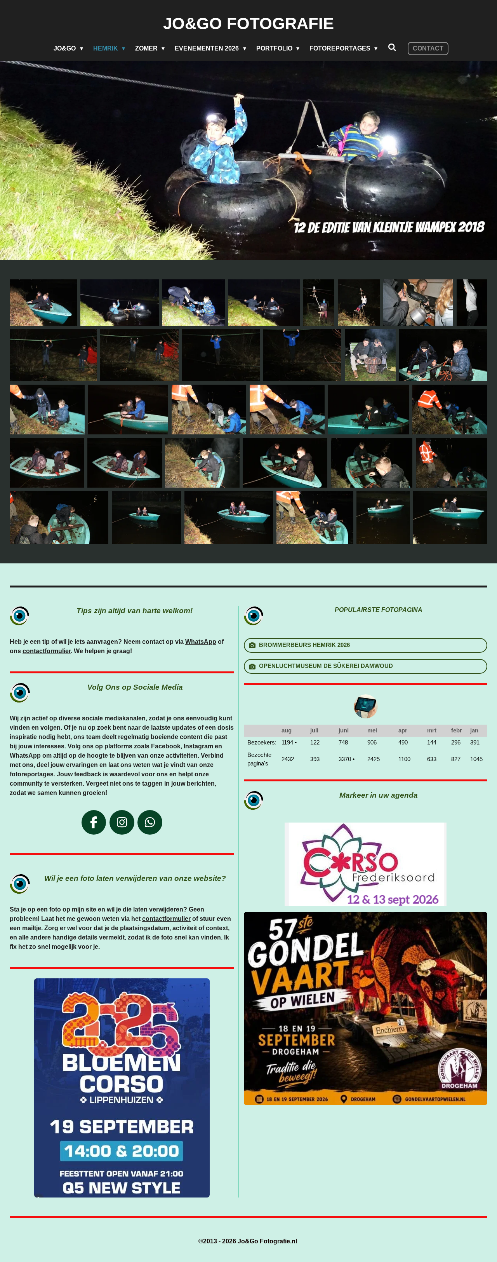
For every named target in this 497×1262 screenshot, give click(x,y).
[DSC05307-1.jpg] (285, 463)
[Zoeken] (391, 47)
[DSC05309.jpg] (372, 463)
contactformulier (47, 651)
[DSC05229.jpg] (443, 355)
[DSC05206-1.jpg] (472, 302)
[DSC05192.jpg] (418, 302)
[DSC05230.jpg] (47, 409)
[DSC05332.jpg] (314, 517)
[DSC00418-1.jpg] (264, 302)
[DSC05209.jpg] (53, 355)
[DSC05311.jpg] (59, 517)
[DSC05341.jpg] (383, 517)
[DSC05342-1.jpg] (450, 517)
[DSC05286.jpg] (202, 463)
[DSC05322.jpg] (146, 517)
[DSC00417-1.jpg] (193, 302)
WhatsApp (200, 641)
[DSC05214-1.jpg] (302, 355)
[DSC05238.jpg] (209, 409)
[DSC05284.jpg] (124, 463)
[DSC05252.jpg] (368, 409)
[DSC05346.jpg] (43, 302)
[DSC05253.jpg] (449, 409)
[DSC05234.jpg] (128, 409)
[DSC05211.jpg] (139, 355)
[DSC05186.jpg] (318, 302)
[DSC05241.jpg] (287, 409)
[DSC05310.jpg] (451, 463)
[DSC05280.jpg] (47, 463)
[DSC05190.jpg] (359, 302)
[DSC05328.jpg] (228, 517)
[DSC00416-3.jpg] (119, 302)
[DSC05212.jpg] (221, 355)
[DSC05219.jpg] (370, 355)
